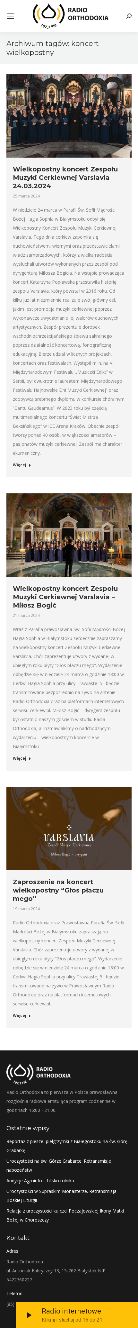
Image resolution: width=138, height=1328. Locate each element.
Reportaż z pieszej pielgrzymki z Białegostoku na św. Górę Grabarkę (66, 1145)
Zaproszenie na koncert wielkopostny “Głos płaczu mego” (58, 890)
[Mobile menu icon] (10, 16)
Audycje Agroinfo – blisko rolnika (40, 1180)
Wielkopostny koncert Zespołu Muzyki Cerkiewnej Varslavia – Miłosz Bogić (65, 597)
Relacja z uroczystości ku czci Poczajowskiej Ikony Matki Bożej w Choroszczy (65, 1215)
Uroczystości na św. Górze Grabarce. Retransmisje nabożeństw (58, 1165)
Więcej (19, 465)
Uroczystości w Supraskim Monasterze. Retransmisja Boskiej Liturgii (61, 1195)
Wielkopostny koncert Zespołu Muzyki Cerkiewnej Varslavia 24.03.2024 (65, 177)
